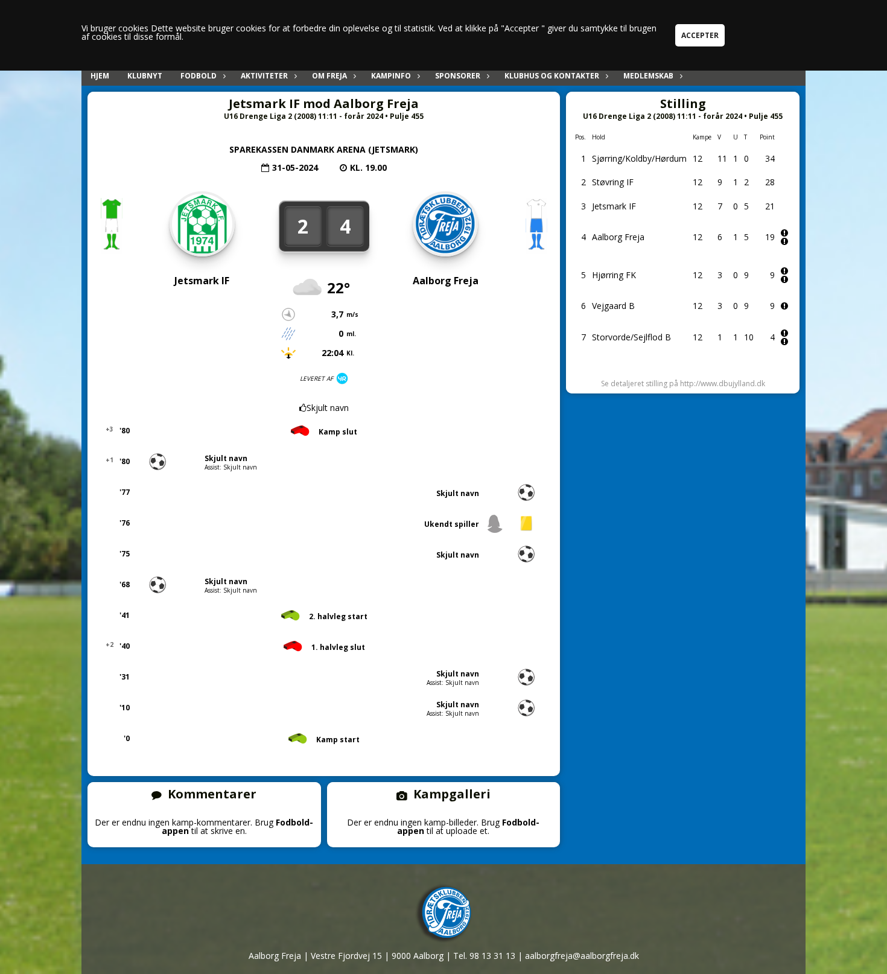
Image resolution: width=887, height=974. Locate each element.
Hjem (100, 76)
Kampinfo (391, 76)
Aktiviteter (264, 76)
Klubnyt (144, 76)
